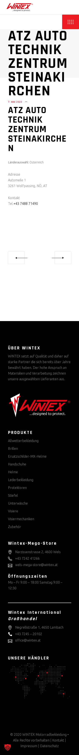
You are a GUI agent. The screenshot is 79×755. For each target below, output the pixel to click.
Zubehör (14, 527)
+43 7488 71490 (25, 203)
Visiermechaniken (21, 519)
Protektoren (17, 488)
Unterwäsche (18, 503)
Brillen (13, 448)
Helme (13, 472)
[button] (7, 747)
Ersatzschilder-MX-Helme (27, 456)
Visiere (13, 511)
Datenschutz (49, 746)
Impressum (28, 746)
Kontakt (58, 740)
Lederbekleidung (20, 480)
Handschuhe (17, 464)
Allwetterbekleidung (23, 441)
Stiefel (13, 495)
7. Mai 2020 (15, 102)
